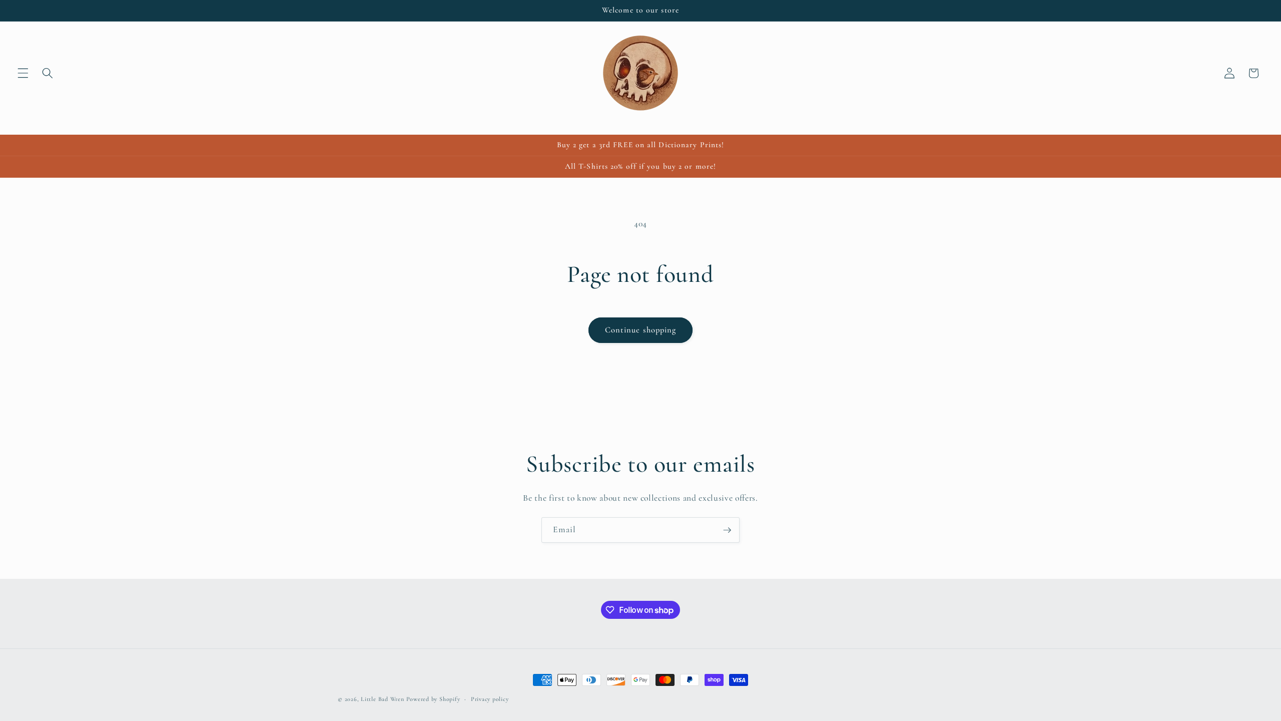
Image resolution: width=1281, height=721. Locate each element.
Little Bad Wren (382, 698)
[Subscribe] (727, 530)
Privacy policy (490, 698)
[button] (23, 73)
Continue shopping (641, 330)
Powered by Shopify (433, 698)
